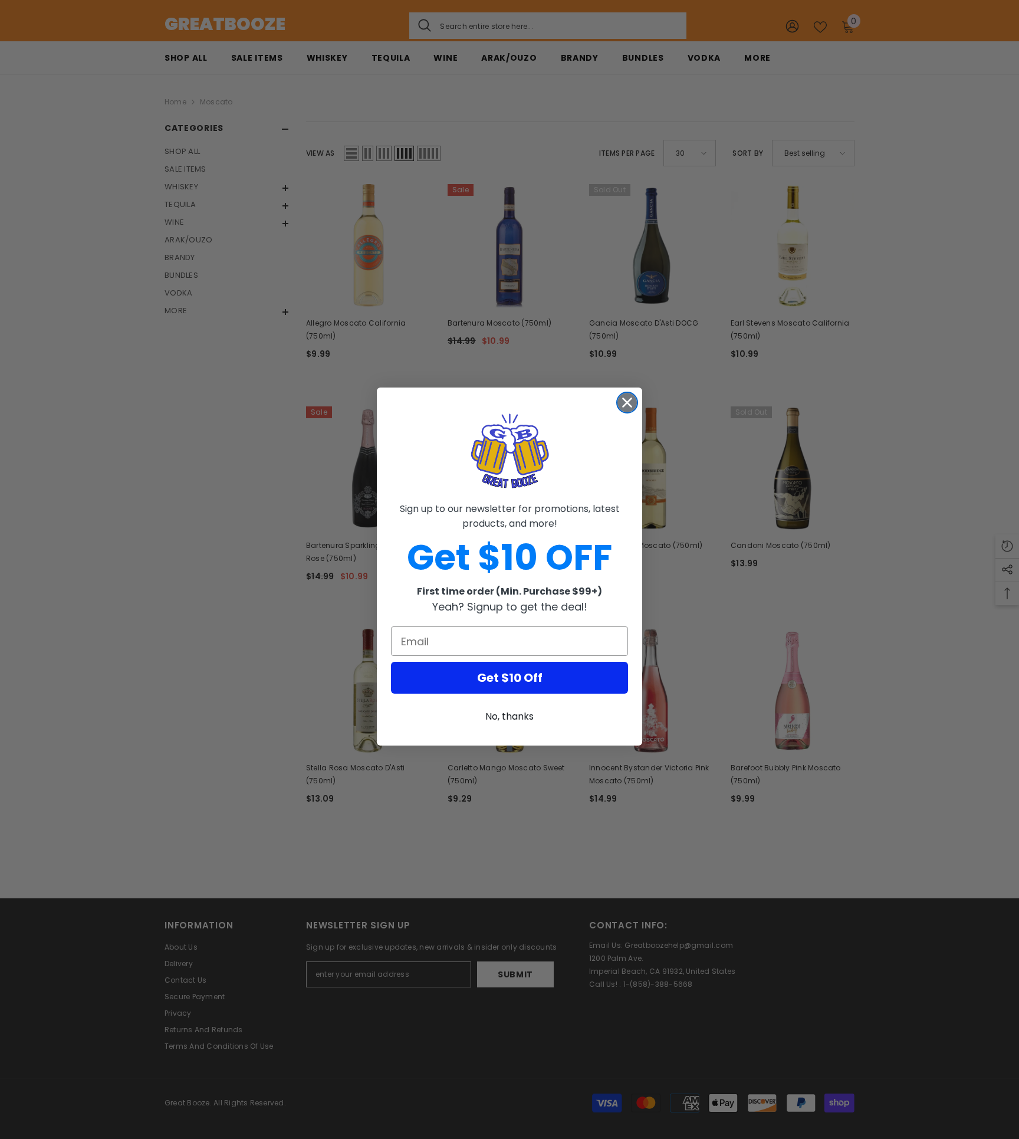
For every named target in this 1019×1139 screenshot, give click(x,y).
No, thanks (509, 716)
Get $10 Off (510, 677)
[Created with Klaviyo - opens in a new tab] (509, 748)
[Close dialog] (627, 402)
